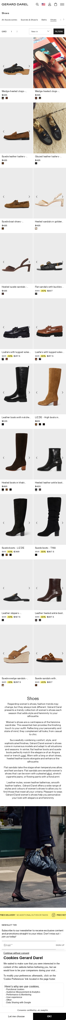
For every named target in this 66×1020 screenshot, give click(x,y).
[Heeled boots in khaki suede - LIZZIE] (16, 454)
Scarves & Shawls (29, 19)
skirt (49, 773)
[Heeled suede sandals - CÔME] (16, 258)
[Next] (62, 19)
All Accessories (9, 19)
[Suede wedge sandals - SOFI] (16, 650)
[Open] (62, 4)
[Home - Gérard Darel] (15, 4)
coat (23, 755)
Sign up (60, 945)
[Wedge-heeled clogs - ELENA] (16, 62)
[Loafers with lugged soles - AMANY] (16, 323)
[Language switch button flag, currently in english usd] (43, 4)
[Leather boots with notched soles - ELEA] (16, 389)
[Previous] (3, 66)
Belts (44, 19)
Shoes (53, 19)
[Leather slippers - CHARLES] (16, 584)
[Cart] (55, 4)
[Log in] (49, 4)
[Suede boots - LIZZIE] (16, 519)
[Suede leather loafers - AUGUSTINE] (16, 128)
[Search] (37, 4)
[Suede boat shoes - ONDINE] (16, 193)
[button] (59, 31)
